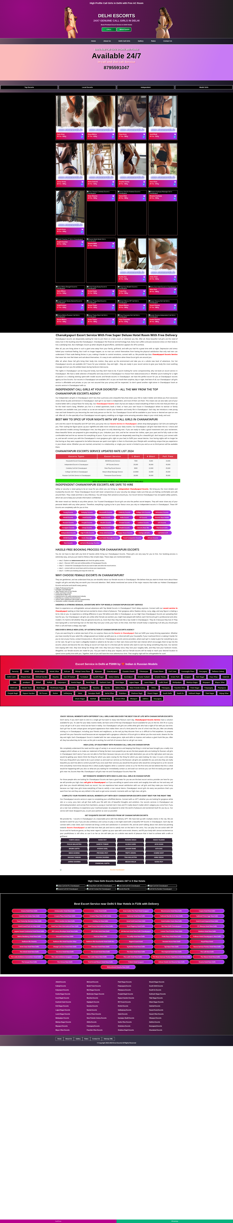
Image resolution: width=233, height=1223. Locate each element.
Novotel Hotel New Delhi (64, 936)
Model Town (27, 688)
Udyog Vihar (224, 693)
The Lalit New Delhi (207, 952)
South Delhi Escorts (156, 986)
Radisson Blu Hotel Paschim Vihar (64, 942)
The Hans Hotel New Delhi (136, 952)
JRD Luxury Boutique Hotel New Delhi (65, 931)
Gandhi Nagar (98, 677)
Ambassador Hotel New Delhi (65, 911)
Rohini (55, 693)
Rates (153, 41)
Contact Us (167, 41)
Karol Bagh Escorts (62, 998)
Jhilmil (38, 682)
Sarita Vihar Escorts (125, 1022)
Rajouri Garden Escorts (126, 998)
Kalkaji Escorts (61, 986)
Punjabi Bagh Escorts (125, 994)
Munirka (72, 688)
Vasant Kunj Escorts (156, 1010)
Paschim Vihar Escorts (94, 1030)
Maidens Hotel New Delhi (207, 931)
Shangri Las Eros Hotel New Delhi (64, 947)
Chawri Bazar (158, 671)
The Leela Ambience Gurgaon (61, 957)
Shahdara (122, 693)
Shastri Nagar (152, 693)
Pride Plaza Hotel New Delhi (171, 936)
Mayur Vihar (220, 682)
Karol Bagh (90, 682)
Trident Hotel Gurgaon (136, 962)
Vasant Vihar (120, 699)
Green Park (175, 677)
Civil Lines (172, 671)
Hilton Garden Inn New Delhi (65, 921)
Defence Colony (218, 671)
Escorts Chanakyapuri (76, 827)
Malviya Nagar (192, 682)
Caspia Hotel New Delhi (207, 911)
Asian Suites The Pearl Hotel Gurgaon (136, 911)
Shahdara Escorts (124, 1026)
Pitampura (222, 688)
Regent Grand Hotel (136, 942)
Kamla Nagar (76, 682)
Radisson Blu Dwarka (29, 942)
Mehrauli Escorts (92, 982)
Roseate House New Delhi (171, 942)
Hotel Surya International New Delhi (100, 926)
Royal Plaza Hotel (207, 942)
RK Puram (43, 693)
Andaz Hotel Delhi (100, 911)
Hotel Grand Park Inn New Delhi (29, 926)
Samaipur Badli (94, 693)
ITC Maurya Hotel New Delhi (207, 926)
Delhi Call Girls (124, 41)
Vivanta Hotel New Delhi (207, 962)
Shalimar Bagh (136, 693)
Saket (80, 693)
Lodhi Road (163, 682)
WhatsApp (174, 1221)
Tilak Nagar (209, 693)
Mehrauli (13, 688)
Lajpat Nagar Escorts (63, 1010)
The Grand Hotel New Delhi (100, 952)
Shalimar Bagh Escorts (126, 1030)
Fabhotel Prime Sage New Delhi (207, 916)
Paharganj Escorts (93, 1026)
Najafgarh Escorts (93, 1002)
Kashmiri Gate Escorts (63, 1002)
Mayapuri (206, 682)
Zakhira (145, 699)
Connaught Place (187, 671)
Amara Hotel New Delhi (29, 911)
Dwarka (56, 677)
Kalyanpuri (62, 682)
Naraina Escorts (92, 1006)
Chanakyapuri (112, 671)
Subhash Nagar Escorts (157, 994)
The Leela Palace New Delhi (97, 957)
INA (14, 682)
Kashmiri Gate (105, 682)
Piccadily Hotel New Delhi (136, 936)
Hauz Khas (213, 677)
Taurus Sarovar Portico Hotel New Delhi (207, 947)
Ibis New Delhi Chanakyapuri (171, 926)
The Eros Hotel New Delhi (65, 952)
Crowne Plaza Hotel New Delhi (64, 916)
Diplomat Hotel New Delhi (136, 916)
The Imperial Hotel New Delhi (171, 952)
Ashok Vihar (54, 671)
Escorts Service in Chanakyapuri (123, 424)
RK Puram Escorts (124, 1002)
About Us (107, 41)
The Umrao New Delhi (64, 962)
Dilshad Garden (41, 677)
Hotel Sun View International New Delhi (64, 926)
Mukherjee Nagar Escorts (95, 994)
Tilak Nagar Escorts (156, 998)
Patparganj (208, 688)
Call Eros (58, 1221)
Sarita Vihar (109, 693)
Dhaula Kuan (26, 677)
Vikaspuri (133, 699)
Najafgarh (84, 688)
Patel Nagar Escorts (125, 982)
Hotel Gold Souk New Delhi (136, 921)
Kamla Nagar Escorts (63, 994)
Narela (107, 688)
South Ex (180, 693)
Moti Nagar (41, 688)
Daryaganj (203, 671)
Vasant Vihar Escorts (156, 1014)
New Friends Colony (137, 688)
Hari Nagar (200, 677)
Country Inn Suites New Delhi (29, 916)
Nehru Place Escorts (94, 1014)
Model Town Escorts (94, 986)
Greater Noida (160, 677)
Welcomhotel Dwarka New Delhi (118, 967)
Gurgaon (187, 677)
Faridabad (84, 677)
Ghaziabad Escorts (155, 1030)
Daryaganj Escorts (155, 1026)
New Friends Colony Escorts (96, 1018)
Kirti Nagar (120, 682)
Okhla (153, 688)
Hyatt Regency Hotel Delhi (136, 926)
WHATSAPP (125, 29)
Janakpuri (26, 682)
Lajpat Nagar (134, 682)
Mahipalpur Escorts (62, 1018)
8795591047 (116, 67)
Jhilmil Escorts (61, 982)
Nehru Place (120, 688)
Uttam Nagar (80, 699)
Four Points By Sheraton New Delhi (29, 921)
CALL (109, 29)
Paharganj (165, 688)
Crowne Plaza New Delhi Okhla (100, 916)
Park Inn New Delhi (100, 936)
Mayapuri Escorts (62, 1026)
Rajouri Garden (29, 693)
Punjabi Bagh (13, 693)
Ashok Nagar (40, 671)
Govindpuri (128, 677)
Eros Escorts (117, 1043)
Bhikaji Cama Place (82, 671)
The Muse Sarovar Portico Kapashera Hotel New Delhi (171, 957)
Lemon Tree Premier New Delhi (171, 931)
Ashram (67, 671)
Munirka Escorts (92, 998)
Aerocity (15, 671)
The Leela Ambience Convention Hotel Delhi (26, 957)
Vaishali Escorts (154, 1006)
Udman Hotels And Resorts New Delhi (171, 962)
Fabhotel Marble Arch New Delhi (171, 916)
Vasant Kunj (105, 699)
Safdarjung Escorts (124, 1010)
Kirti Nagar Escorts (62, 1006)
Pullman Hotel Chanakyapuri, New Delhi (207, 936)
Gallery (140, 41)
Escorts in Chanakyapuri (124, 633)
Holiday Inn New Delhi (100, 921)
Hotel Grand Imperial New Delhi (207, 921)
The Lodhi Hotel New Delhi (133, 957)
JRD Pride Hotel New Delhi (100, 931)
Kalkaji (49, 682)
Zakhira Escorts (154, 1022)
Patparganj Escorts (124, 986)
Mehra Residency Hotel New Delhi (29, 936)
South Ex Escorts (155, 990)
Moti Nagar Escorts (93, 990)
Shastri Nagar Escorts (156, 982)
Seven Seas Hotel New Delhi (29, 947)
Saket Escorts (123, 1014)
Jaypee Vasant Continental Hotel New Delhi (29, 931)
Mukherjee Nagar (57, 688)
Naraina (96, 688)
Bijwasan (98, 671)
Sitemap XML (108, 1039)
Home (93, 41)
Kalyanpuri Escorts (62, 990)
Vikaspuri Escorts (155, 1018)
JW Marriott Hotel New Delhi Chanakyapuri (136, 931)
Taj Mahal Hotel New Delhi (136, 947)
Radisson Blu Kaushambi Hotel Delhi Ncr (100, 942)
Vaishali (93, 699)
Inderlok (226, 677)
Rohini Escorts (123, 1006)
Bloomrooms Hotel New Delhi (171, 911)
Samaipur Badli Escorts (126, 1018)
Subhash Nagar (194, 693)
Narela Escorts (92, 1010)
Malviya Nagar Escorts (63, 1022)
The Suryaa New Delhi (29, 962)
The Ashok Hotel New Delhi (29, 952)
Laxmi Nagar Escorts (63, 1014)
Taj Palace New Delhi (171, 947)
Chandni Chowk (128, 671)
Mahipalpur (177, 682)
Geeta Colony (114, 677)
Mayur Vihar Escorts (63, 1030)
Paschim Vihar (179, 688)
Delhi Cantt (11, 677)
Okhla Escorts (91, 1022)
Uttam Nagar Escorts (156, 1002)
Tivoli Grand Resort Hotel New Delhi (100, 962)
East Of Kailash (69, 677)
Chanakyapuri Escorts (105, 404)
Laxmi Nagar (149, 682)
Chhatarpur (143, 671)
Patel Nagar (195, 688)
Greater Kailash (144, 677)
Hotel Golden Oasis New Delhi (171, 921)
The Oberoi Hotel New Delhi (210, 957)
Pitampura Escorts (124, 990)
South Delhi (167, 693)
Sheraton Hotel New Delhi (100, 947)
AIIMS (26, 671)
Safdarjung (68, 693)
